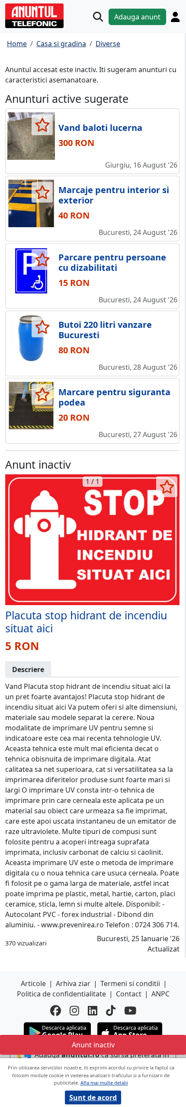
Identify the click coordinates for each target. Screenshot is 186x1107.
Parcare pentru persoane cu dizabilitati (112, 262)
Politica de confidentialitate (61, 994)
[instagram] (74, 1010)
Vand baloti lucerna (100, 127)
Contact (128, 994)
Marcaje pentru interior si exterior (113, 195)
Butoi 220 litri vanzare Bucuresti (105, 330)
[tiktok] (110, 1010)
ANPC (160, 994)
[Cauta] (98, 17)
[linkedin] (92, 1010)
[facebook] (55, 1010)
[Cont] (175, 17)
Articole (33, 983)
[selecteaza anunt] (42, 124)
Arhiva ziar (73, 983)
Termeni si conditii (130, 983)
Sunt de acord (93, 1097)
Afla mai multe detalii (104, 1082)
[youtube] (130, 1010)
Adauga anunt (137, 17)
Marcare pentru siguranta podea (114, 397)
